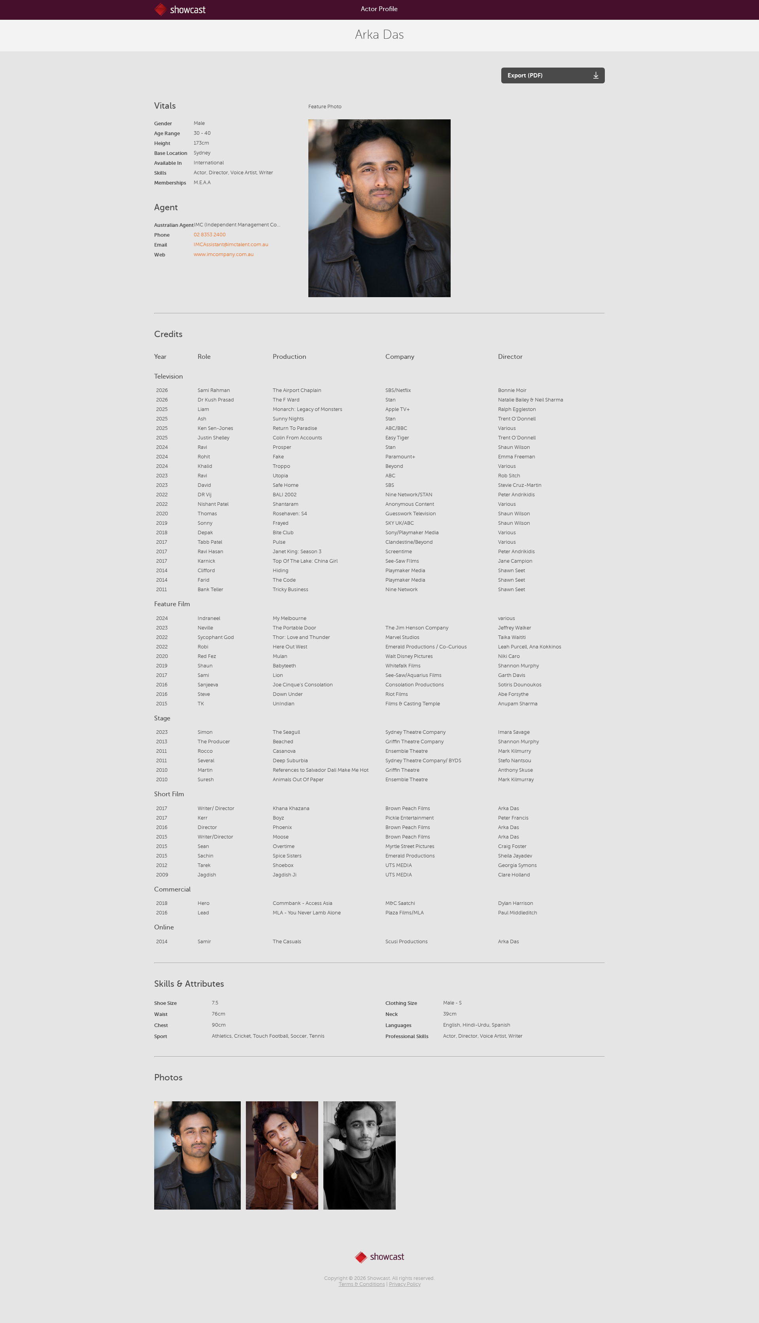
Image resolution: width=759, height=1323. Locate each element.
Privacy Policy (405, 1284)
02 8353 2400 (210, 234)
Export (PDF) (525, 75)
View (197, 1155)
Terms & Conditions (362, 1284)
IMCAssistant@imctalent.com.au (231, 244)
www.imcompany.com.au (224, 254)
